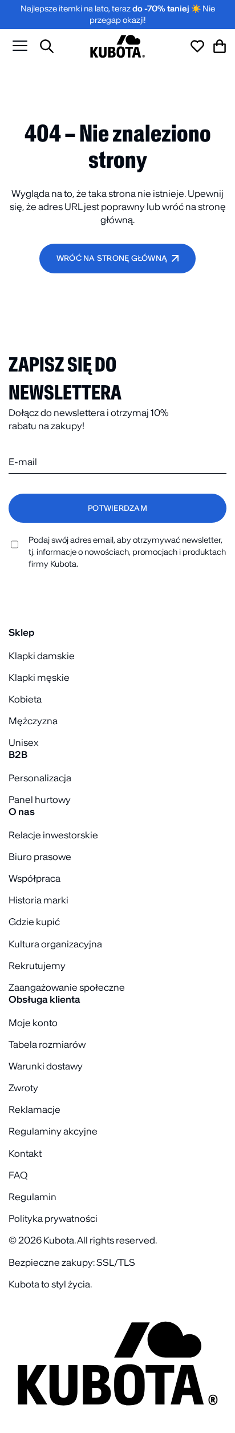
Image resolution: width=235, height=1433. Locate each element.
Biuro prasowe (40, 856)
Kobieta (25, 699)
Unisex (23, 742)
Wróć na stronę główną (111, 258)
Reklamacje (34, 1109)
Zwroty (23, 1087)
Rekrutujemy (37, 965)
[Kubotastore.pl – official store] (117, 46)
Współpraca (34, 878)
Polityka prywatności (53, 1218)
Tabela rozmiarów (47, 1044)
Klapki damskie (42, 655)
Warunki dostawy (46, 1066)
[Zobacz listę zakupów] (197, 46)
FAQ (18, 1175)
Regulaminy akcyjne (53, 1131)
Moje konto (33, 1022)
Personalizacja (40, 778)
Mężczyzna (33, 720)
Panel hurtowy (40, 799)
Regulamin (32, 1196)
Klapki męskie (39, 677)
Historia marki (38, 900)
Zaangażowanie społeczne (67, 987)
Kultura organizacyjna (55, 944)
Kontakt (25, 1153)
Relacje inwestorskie (53, 835)
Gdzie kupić (34, 921)
